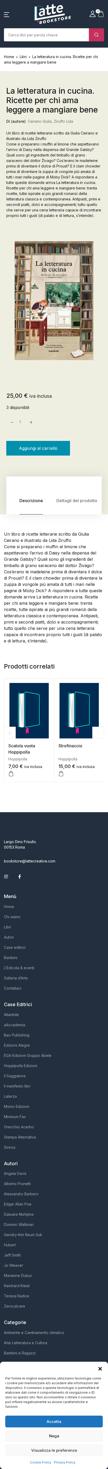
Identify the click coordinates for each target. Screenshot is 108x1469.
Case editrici (14, 947)
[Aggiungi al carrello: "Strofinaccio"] (61, 774)
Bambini (10, 957)
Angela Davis (15, 1173)
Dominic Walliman (19, 1224)
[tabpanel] (54, 300)
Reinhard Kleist (17, 1285)
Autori (9, 937)
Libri (23, 56)
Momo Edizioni (16, 1106)
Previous (10, 733)
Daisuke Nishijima (19, 1214)
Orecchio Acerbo (19, 1127)
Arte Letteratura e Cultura (25, 1343)
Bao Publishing (16, 1035)
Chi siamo (12, 917)
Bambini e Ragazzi (20, 1353)
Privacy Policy (64, 1462)
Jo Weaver (13, 1265)
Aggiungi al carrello (38, 448)
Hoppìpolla (17, 759)
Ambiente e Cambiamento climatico (34, 1332)
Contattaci (12, 988)
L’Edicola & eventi (19, 968)
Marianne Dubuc (18, 1275)
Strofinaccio (70, 745)
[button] (100, 1368)
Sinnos (9, 1147)
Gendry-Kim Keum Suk (23, 1234)
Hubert (10, 1245)
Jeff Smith (12, 1255)
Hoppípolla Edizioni (20, 1065)
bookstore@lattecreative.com (29, 861)
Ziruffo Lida (63, 121)
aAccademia (14, 1025)
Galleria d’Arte (16, 978)
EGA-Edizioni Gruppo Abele (27, 1055)
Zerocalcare (14, 1306)
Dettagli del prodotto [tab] (76, 500)
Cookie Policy (40, 1462)
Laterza (10, 1096)
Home (9, 56)
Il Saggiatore (15, 1076)
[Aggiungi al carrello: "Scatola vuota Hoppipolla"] (11, 774)
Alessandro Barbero (21, 1194)
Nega (54, 1435)
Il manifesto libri (17, 1086)
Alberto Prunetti (17, 1183)
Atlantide (11, 1014)
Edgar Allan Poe (17, 1204)
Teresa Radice (16, 1296)
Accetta (54, 1421)
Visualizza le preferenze (54, 1450)
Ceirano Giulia (40, 121)
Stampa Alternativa (20, 1137)
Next (98, 733)
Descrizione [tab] (31, 500)
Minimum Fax (15, 1116)
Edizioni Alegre (17, 1045)
